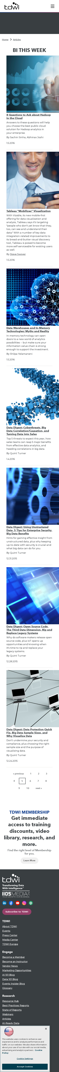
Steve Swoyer (18, 254)
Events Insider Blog (13, 983)
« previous (18, 773)
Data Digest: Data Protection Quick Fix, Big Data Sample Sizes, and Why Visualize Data (29, 733)
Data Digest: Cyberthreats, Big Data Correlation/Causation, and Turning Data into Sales (27, 431)
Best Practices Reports (15, 1005)
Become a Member (13, 957)
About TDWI (9, 926)
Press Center (9, 935)
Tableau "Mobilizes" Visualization (28, 211)
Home (5, 39)
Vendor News (10, 966)
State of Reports (12, 1010)
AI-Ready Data (10, 1023)
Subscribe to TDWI (16, 911)
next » (39, 788)
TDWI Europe (10, 944)
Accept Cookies (25, 1066)
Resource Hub (10, 1001)
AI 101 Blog (8, 975)
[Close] (46, 1029)
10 (27, 788)
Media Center (10, 939)
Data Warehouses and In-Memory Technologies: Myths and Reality (28, 329)
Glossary (7, 988)
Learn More (29, 860)
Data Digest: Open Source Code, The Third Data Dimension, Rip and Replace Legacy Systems (29, 630)
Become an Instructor (15, 961)
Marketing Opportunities (16, 970)
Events (6, 931)
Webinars (7, 1014)
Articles (17, 39)
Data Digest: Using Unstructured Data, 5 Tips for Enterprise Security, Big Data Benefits (29, 530)
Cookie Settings (25, 1058)
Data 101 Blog (10, 979)
